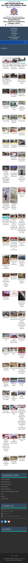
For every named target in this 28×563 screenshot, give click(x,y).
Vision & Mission (5, 479)
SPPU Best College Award (14, 37)
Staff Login (15, 38)
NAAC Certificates (6, 489)
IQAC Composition (6, 484)
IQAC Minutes (5, 486)
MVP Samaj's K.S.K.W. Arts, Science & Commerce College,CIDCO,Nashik (15, 559)
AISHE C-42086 (14, 33)
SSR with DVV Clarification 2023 (9, 491)
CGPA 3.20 (14, 32)
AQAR (2, 496)
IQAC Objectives (5, 482)
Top (12, 555)
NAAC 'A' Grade (14, 30)
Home (15, 555)
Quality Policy (4, 499)
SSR (2, 494)
